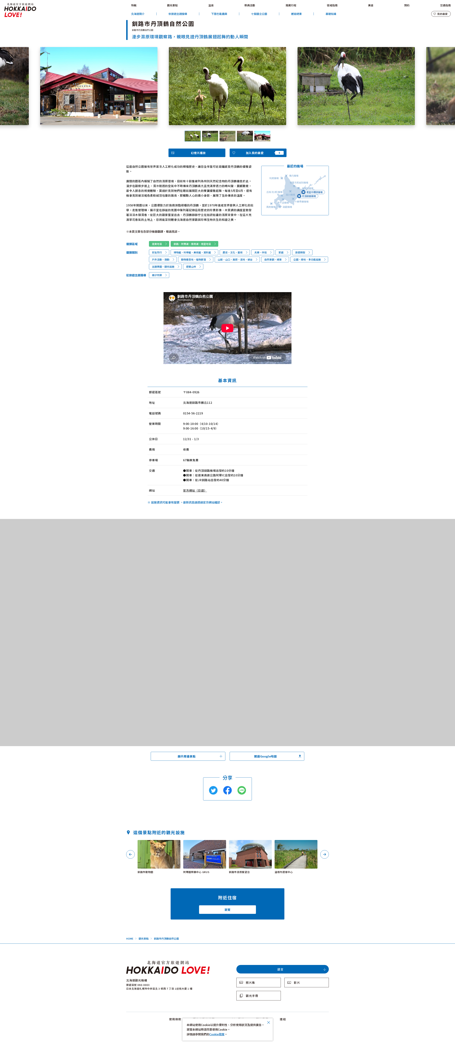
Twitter (213, 790)
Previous (130, 854)
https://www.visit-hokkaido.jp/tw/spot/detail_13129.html (158, 844)
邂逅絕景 (296, 14)
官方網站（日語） (195, 490)
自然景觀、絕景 (273, 259)
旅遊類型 (300, 252)
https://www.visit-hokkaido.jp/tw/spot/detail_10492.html (295, 844)
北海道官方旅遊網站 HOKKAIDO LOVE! (20, 10)
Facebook (227, 790)
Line (241, 790)
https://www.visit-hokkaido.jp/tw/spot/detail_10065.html (249, 844)
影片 (297, 982)
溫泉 (211, 5)
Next (324, 854)
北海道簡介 (137, 14)
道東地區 (157, 244)
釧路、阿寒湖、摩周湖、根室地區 (192, 244)
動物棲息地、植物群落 (193, 259)
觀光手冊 (252, 996)
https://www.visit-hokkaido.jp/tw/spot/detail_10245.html (204, 844)
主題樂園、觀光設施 (163, 266)
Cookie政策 (216, 1034)
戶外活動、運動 (160, 259)
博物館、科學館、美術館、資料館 (192, 252)
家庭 (281, 252)
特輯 (133, 5)
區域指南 (332, 5)
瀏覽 (227, 909)
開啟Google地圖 (265, 756)
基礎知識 (331, 14)
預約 (407, 5)
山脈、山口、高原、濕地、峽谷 (235, 259)
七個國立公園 (259, 14)
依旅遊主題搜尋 (177, 14)
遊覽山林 (191, 266)
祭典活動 (249, 5)
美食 (370, 5)
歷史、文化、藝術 (233, 252)
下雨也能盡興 (219, 14)
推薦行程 (291, 5)
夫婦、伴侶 (260, 252)
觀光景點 (172, 5)
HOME (129, 938)
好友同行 (157, 252)
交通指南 (445, 5)
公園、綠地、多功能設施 (307, 259)
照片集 (250, 982)
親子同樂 (157, 275)
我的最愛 (442, 14)
